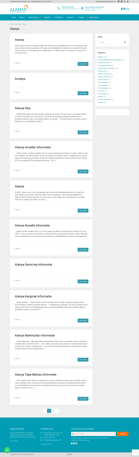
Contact (81, 17)
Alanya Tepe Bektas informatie (35, 374)
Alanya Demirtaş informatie (33, 264)
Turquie (101, 102)
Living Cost (102, 71)
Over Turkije (18, 24)
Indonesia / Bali (104, 62)
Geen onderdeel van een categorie (110, 60)
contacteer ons (45, 444)
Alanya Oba (23, 108)
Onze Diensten (103, 82)
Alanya (19, 39)
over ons (70, 17)
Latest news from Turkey (107, 68)
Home (14, 17)
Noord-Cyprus (34, 17)
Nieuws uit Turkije (104, 74)
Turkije (21, 17)
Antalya (20, 79)
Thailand (47, 17)
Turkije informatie (104, 99)
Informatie (58, 17)
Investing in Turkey (105, 65)
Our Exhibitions (104, 88)
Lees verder (83, 64)
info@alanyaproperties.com (52, 440)
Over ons (102, 91)
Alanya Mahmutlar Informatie (35, 335)
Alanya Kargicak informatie (33, 296)
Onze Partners (103, 85)
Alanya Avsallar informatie (33, 147)
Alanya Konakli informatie (32, 225)
